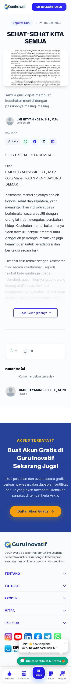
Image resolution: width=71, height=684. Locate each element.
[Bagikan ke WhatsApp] (25, 141)
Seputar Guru (21, 22)
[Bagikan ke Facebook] (34, 141)
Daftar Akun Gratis (32, 511)
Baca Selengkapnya (33, 312)
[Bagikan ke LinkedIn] (53, 141)
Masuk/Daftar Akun (49, 6)
